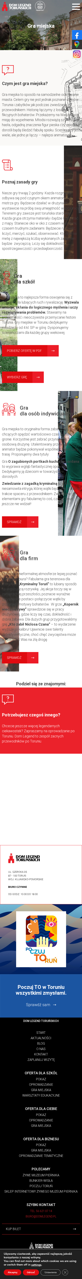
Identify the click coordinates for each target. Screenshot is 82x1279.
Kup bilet (13, 1229)
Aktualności (41, 1038)
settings (36, 1265)
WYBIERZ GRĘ (17, 377)
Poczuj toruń (41, 1186)
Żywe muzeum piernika (41, 1175)
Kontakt (41, 1054)
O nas (41, 1049)
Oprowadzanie (41, 1085)
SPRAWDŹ (14, 522)
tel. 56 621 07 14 (41, 1211)
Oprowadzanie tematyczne (41, 1156)
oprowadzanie (41, 1120)
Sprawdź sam (38, 1004)
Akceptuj (12, 1272)
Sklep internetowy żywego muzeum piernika (41, 1191)
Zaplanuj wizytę (41, 1060)
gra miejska (41, 1126)
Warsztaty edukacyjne (41, 1095)
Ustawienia (51, 1272)
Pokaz (41, 1079)
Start (41, 1033)
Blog (41, 1043)
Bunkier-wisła (41, 1181)
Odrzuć (31, 1272)
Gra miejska (41, 1090)
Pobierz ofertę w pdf (24, 351)
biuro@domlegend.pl (41, 1216)
